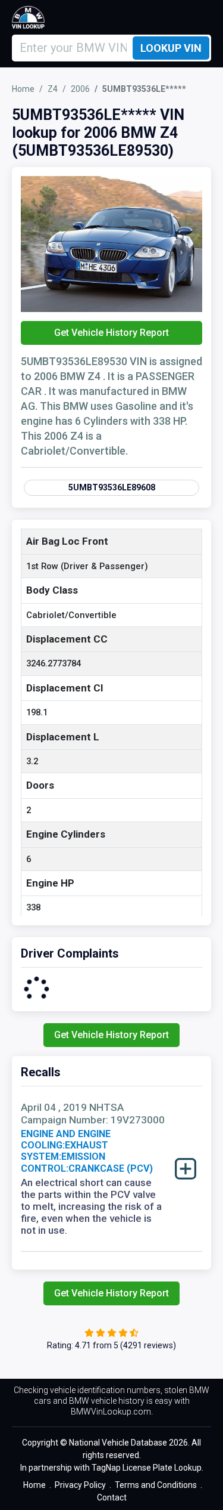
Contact (112, 1497)
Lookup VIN (171, 48)
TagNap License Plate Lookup (147, 1467)
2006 (80, 89)
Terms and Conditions (156, 1485)
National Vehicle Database (118, 1442)
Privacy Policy (80, 1485)
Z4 (53, 89)
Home (23, 89)
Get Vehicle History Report (111, 332)
